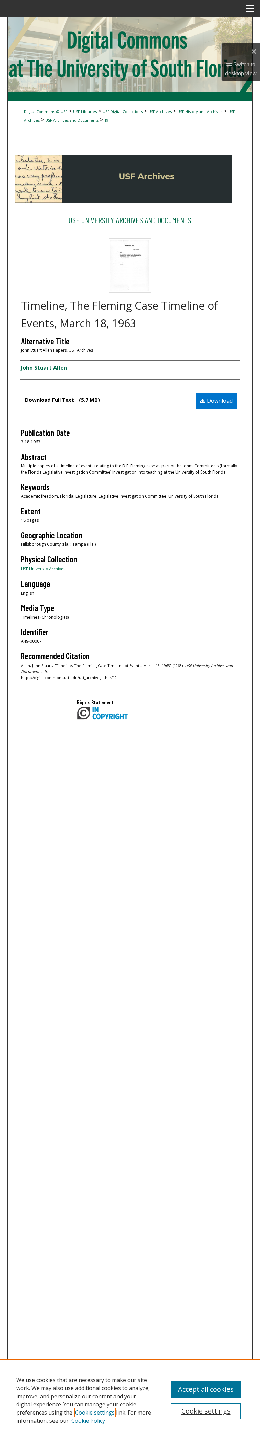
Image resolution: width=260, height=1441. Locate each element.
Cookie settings (95, 1412)
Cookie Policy (88, 1420)
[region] (130, 1400)
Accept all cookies (206, 1389)
